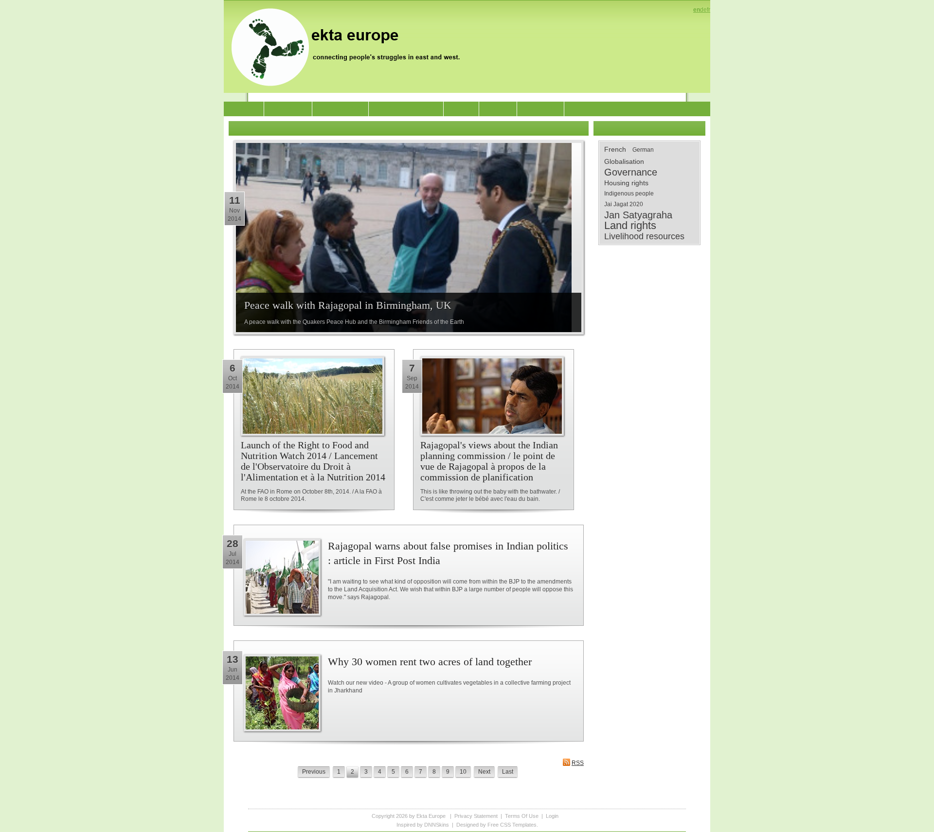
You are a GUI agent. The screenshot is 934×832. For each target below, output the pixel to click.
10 (463, 771)
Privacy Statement (476, 816)
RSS (578, 763)
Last (507, 771)
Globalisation (624, 161)
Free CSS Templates (512, 825)
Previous (313, 771)
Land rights (630, 226)
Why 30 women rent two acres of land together (430, 661)
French (615, 149)
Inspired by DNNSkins (422, 825)
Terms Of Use (522, 816)
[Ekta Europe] (350, 46)
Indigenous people (629, 193)
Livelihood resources (644, 236)
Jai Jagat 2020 (623, 204)
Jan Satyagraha (638, 215)
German (643, 150)
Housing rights (626, 183)
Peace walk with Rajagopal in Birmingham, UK (347, 305)
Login (552, 816)
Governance (630, 172)
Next (484, 771)
